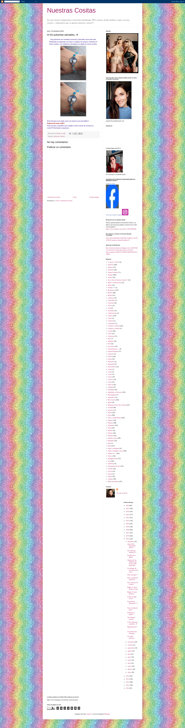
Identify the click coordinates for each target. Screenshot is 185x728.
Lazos (109, 374)
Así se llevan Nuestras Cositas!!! (117, 280)
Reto (109, 443)
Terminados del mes (114, 466)
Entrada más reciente (54, 197)
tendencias (111, 463)
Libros (110, 377)
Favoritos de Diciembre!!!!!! (132, 603)
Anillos (110, 277)
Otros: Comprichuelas (114, 418)
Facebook (111, 354)
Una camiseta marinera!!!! (131, 551)
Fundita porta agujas (131, 556)
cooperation (111, 323)
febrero (130, 669)
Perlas (109, 428)
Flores (110, 359)
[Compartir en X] (78, 133)
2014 (127, 676)
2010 (127, 688)
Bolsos (110, 285)
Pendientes (111, 425)
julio (129, 654)
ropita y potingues (113, 448)
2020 (127, 524)
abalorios (56, 136)
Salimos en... (112, 453)
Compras (110, 321)
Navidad (110, 407)
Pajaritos (110, 420)
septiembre (131, 648)
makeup (110, 387)
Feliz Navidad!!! (132, 575)
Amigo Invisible (113, 272)
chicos (110, 305)
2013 (127, 679)
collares (110, 316)
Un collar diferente (130, 637)
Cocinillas (111, 310)
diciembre (131, 541)
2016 (127, 536)
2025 (127, 508)
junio (129, 657)
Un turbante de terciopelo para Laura (132, 570)
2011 (127, 685)
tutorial (110, 474)
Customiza (111, 336)
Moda (109, 402)
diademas (110, 341)
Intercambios (112, 367)
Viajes (109, 476)
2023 (127, 514)
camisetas (110, 298)
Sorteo (110, 456)
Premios (110, 433)
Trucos (110, 471)
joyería (110, 369)
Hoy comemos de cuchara (132, 583)
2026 (127, 505)
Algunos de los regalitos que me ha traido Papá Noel (132, 562)
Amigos (110, 275)
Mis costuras (111, 400)
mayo (129, 660)
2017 (127, 533)
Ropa (109, 446)
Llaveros (110, 379)
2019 (127, 527)
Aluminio (111, 270)
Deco (109, 338)
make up (110, 384)
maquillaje (111, 389)
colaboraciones (112, 313)
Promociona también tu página (114, 215)
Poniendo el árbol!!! (130, 613)
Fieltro (110, 356)
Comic (110, 318)
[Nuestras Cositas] (112, 208)
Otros (109, 415)
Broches (110, 293)
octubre (130, 645)
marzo (130, 666)
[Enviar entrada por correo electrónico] (69, 133)
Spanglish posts (112, 458)
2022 (127, 517)
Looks (110, 382)
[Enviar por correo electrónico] (73, 133)
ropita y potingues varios (115, 451)
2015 (127, 539)
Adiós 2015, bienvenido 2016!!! (131, 546)
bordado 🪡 (111, 287)
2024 (127, 511)
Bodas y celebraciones (114, 282)
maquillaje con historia (115, 392)
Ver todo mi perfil (121, 493)
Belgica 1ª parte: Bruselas (132, 593)
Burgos (110, 295)
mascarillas (111, 397)
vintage (110, 479)
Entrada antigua (94, 197)
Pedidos (110, 423)
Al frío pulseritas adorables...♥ (132, 623)
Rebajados (111, 440)
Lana (109, 372)
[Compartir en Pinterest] (82, 133)
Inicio (75, 197)
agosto (130, 651)
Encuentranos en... (113, 349)
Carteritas (111, 303)
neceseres (110, 410)
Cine (109, 308)
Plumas (110, 430)
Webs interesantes (113, 481)
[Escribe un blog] (76, 133)
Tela (109, 461)
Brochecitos (111, 290)
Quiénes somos (112, 438)
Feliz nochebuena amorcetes (132, 579)
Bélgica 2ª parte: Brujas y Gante (132, 588)
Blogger (107, 714)
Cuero (109, 333)
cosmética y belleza (113, 326)
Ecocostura (111, 346)
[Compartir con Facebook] (80, 133)
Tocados (110, 469)
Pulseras (62, 136)
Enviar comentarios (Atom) (64, 201)
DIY (109, 344)
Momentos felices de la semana (117, 405)
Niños (109, 412)
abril (129, 663)
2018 (127, 530)
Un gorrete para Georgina (132, 632)
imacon (89, 714)
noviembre (131, 642)
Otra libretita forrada (131, 618)
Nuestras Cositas (71, 10)
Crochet (110, 331)
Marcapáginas (112, 395)
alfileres (110, 267)
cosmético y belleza (114, 328)
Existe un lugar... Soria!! (132, 597)
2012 (127, 682)
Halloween (111, 361)
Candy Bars (111, 300)
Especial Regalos (113, 351)
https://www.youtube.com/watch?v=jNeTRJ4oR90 (121, 229)
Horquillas (111, 364)
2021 (127, 520)
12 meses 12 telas (113, 262)
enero (129, 672)
